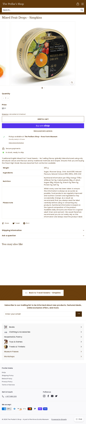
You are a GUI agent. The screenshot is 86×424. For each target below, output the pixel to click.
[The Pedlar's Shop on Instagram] (44, 396)
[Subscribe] (79, 314)
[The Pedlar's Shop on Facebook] (48, 396)
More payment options (43, 131)
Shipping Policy (7, 375)
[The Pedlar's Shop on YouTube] (52, 396)
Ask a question (9, 235)
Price (4, 105)
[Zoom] (72, 82)
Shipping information (12, 230)
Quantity (6, 93)
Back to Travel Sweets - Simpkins (44, 292)
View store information (16, 143)
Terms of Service (8, 385)
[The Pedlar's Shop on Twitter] (56, 396)
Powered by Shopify (59, 419)
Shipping (5, 114)
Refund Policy (7, 379)
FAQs (4, 372)
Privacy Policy (7, 382)
